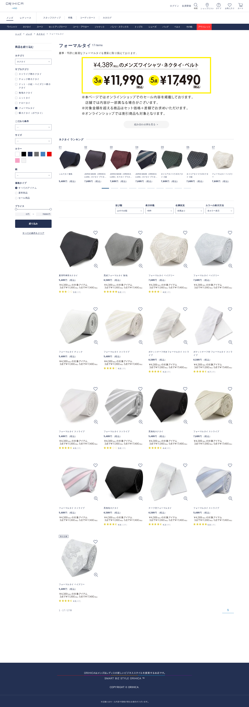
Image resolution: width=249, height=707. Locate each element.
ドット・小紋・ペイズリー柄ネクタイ (35, 86)
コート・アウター (81, 27)
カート (241, 8)
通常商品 (23, 193)
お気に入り (230, 8)
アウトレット (204, 27)
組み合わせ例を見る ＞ (146, 124)
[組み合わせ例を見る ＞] (146, 127)
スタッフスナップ (52, 17)
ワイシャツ (12, 27)
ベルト (177, 27)
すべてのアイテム (27, 188)
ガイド (219, 8)
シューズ (152, 27)
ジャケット (100, 27)
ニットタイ (24, 98)
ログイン (174, 6)
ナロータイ (24, 103)
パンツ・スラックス (119, 27)
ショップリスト (207, 8)
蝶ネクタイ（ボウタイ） (31, 113)
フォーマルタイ (27, 108)
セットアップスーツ (58, 27)
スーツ (40, 27)
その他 (189, 27)
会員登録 (186, 6)
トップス (139, 27)
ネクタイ (27, 27)
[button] (105, 188)
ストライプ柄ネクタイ (30, 74)
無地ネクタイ (25, 92)
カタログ (107, 17)
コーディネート (87, 17)
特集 (70, 17)
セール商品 (24, 198)
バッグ (165, 27)
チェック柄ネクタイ (29, 79)
